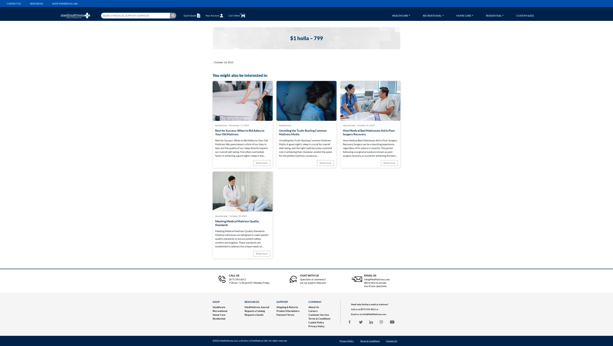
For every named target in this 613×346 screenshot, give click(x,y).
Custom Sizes (525, 15)
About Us (313, 307)
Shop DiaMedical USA (65, 3)
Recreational (432, 15)
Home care (463, 15)
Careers (313, 310)
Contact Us (391, 341)
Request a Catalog (255, 310)
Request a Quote (254, 314)
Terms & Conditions (319, 318)
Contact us (14, 3)
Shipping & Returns (287, 307)
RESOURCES (252, 301)
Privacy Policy (316, 326)
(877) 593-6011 (368, 309)
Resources (36, 3)
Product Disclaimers (287, 310)
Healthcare (400, 15)
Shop (216, 301)
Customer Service (318, 314)
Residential (494, 15)
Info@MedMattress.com (374, 314)
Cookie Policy (316, 322)
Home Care (219, 314)
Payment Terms (285, 314)
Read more (262, 162)
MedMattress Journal (257, 307)
